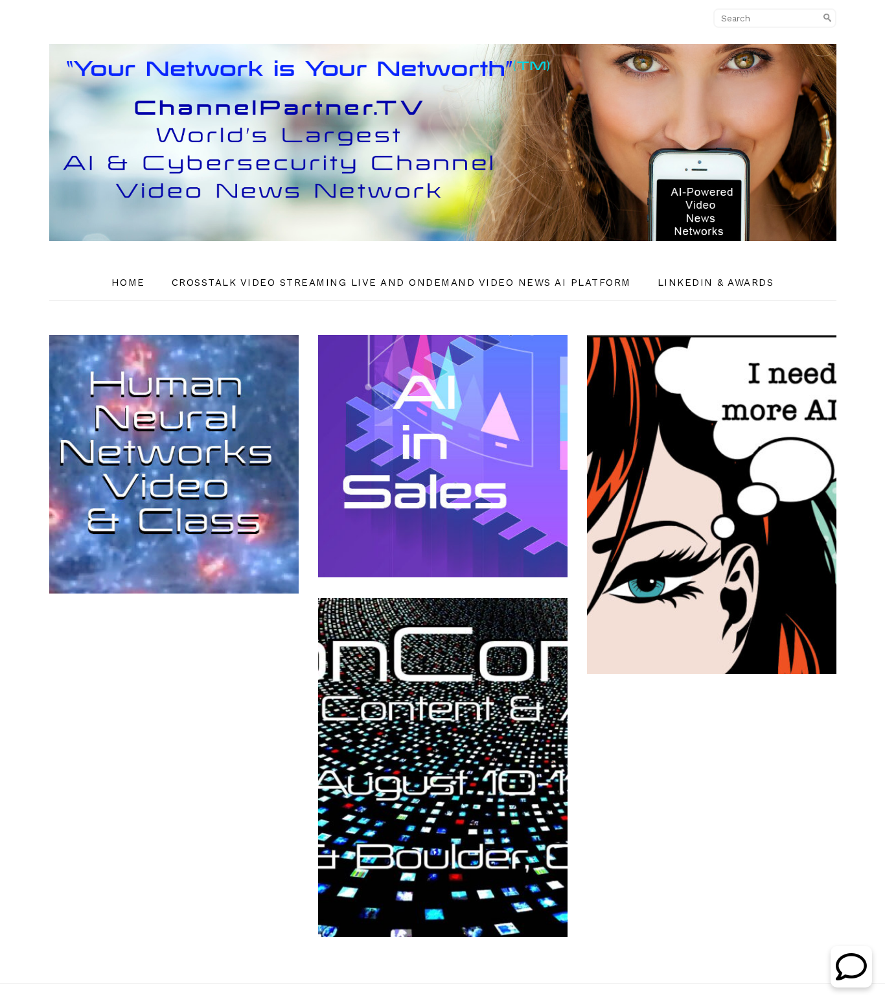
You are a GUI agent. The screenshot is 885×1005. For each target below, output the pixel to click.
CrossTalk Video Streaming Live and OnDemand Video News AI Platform (401, 282)
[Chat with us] (851, 984)
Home (128, 282)
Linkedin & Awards (716, 282)
